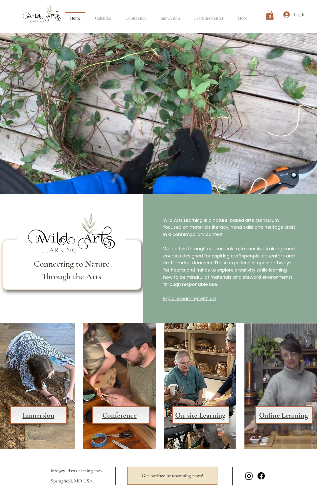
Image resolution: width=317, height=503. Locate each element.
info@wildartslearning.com (76, 471)
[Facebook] (261, 476)
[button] (269, 15)
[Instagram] (249, 476)
